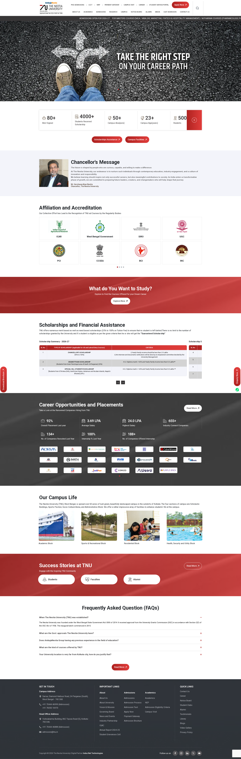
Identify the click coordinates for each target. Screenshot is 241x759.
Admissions (77, 5)
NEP (147, 702)
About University (107, 702)
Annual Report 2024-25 (110, 730)
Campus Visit (129, 5)
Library (183, 719)
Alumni (149, 12)
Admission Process (132, 702)
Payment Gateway (112, 5)
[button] (118, 89)
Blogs (182, 723)
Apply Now (179, 5)
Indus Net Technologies (93, 753)
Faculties (95, 579)
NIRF (98, 5)
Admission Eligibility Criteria (157, 707)
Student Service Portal (159, 5)
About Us (76, 12)
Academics (88, 12)
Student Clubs (186, 705)
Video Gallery (186, 728)
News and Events (107, 716)
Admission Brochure (133, 721)
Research (113, 12)
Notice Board (136, 12)
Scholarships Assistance (105, 139)
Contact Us (185, 12)
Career (142, 5)
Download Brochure (3, 381)
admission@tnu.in (50, 732)
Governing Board (107, 712)
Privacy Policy (186, 732)
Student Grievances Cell (110, 734)
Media (157, 12)
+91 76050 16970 (50, 708)
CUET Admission (170, 12)
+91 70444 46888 (50, 727)
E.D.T (90, 5)
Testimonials (185, 714)
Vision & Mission (107, 707)
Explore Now (119, 301)
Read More (192, 408)
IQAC (102, 725)
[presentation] (118, 382)
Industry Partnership (108, 721)
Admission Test (131, 707)
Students (52, 579)
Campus (124, 12)
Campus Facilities (136, 139)
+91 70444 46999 (50, 704)
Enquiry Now (237, 378)
